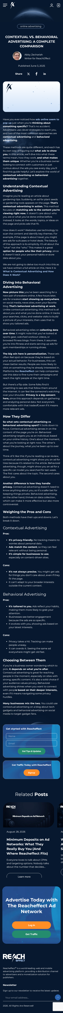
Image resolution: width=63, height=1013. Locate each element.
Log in (51, 5)
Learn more (24, 876)
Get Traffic (56, 5)
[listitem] (28, 843)
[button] (6, 5)
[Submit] (58, 997)
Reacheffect (26, 371)
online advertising (30, 26)
